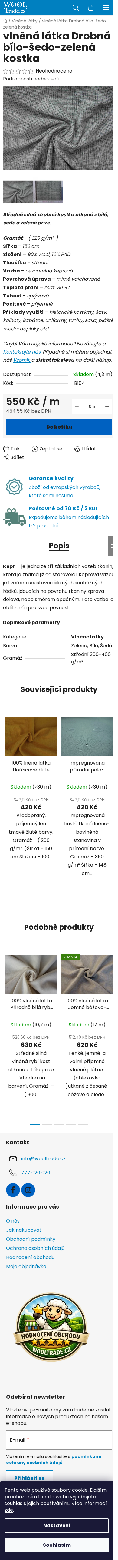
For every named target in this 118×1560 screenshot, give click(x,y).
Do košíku (59, 426)
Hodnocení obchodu (30, 1257)
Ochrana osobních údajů (35, 1248)
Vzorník (22, 360)
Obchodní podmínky (30, 1239)
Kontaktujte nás (22, 351)
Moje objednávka (26, 1266)
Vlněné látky (87, 636)
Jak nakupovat (23, 1229)
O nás (13, 1220)
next (111, 756)
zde (9, 1510)
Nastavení (56, 1525)
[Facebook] (13, 1190)
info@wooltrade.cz (43, 1158)
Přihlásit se (29, 1478)
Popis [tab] (59, 546)
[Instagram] (28, 1190)
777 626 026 (35, 1172)
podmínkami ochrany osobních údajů (53, 1459)
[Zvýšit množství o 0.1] (107, 406)
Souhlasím (57, 1544)
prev (6, 756)
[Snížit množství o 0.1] (76, 406)
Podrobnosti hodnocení (31, 79)
